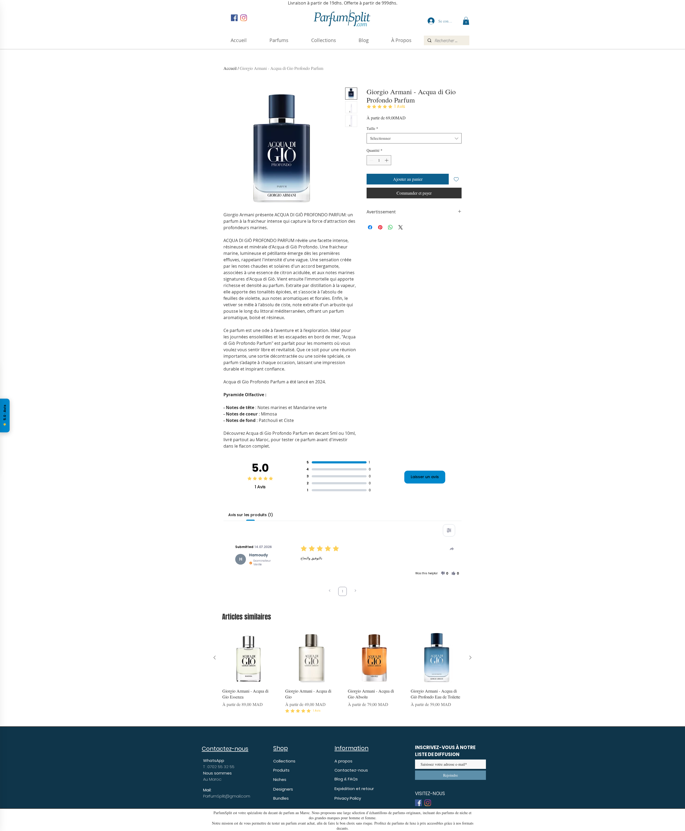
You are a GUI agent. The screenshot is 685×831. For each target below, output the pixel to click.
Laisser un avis (425, 476)
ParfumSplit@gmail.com (226, 796)
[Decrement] (370, 160)
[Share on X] (400, 227)
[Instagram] (243, 17)
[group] (342, 675)
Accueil (230, 68)
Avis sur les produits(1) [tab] (250, 515)
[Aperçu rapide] (248, 658)
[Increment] (387, 160)
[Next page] (355, 591)
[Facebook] (234, 17)
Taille (372, 128)
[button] (401, 40)
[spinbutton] (379, 160)
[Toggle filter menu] (449, 530)
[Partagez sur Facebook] (370, 227)
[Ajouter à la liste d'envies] (456, 179)
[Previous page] (330, 591)
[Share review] (452, 549)
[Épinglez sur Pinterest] (380, 227)
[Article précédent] (214, 657)
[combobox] (414, 138)
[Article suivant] (470, 657)
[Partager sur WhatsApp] (390, 227)
